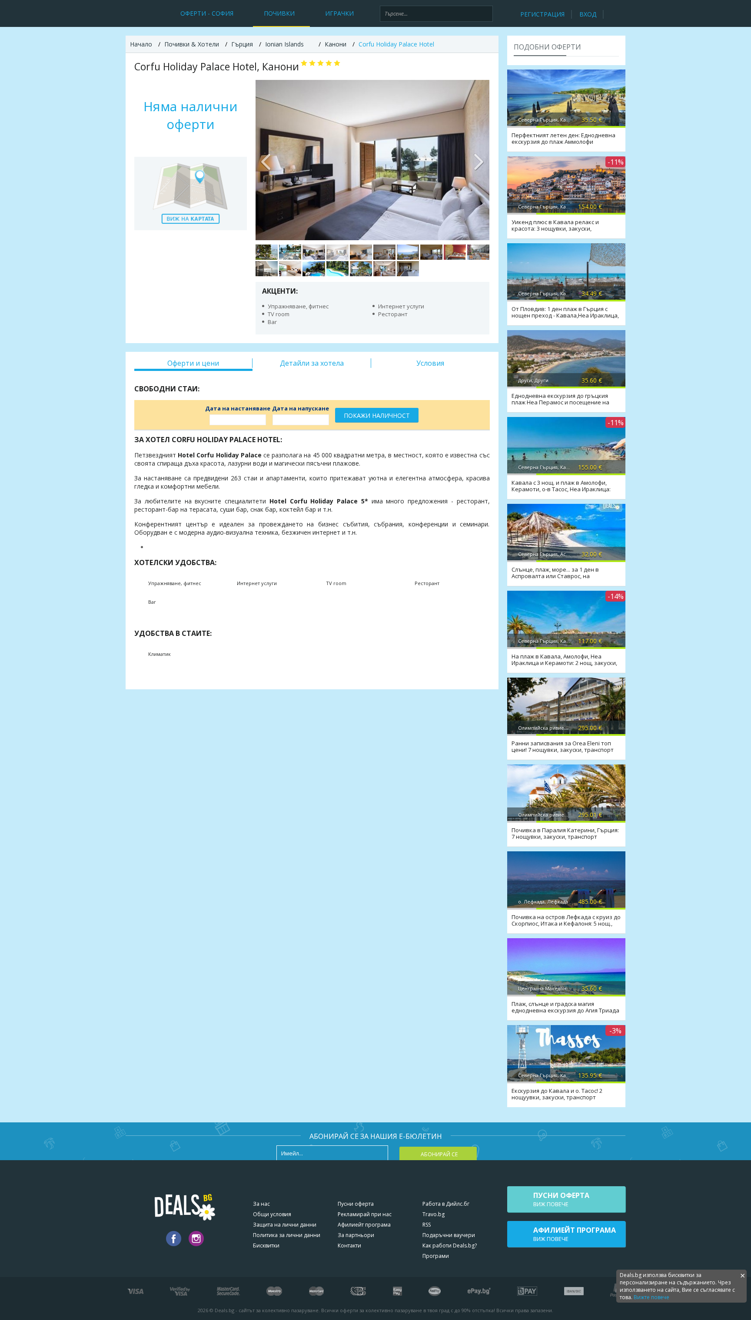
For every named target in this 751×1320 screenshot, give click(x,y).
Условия (430, 363)
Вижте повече (651, 1297)
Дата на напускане (300, 408)
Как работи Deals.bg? (449, 1245)
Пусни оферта (356, 1204)
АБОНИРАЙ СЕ (439, 1154)
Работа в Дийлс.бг (445, 1204)
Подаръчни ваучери (448, 1235)
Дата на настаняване (237, 408)
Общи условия (272, 1214)
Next (478, 160)
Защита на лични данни (284, 1224)
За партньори (356, 1235)
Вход (587, 14)
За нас (261, 1204)
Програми (435, 1256)
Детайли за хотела (312, 363)
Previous (266, 160)
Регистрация (542, 14)
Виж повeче (561, 1199)
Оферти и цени (193, 363)
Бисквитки (266, 1245)
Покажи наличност (377, 415)
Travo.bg (433, 1214)
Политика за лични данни (286, 1235)
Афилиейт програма (364, 1224)
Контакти (349, 1245)
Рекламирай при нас (365, 1214)
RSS (426, 1224)
